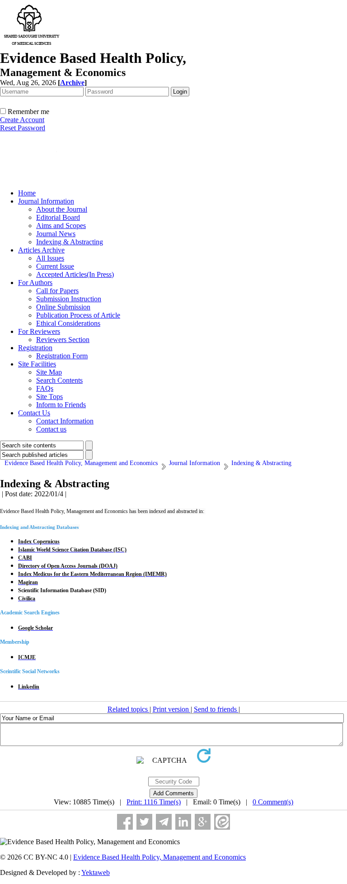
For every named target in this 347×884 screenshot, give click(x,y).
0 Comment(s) (273, 802)
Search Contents (59, 380)
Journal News (55, 234)
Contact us (51, 429)
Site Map (49, 372)
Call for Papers (57, 291)
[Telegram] (164, 822)
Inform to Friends (61, 405)
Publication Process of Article (78, 315)
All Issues (50, 258)
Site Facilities (37, 364)
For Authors (35, 282)
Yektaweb (95, 872)
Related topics (129, 709)
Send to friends (216, 709)
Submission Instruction (68, 299)
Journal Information (46, 201)
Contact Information (65, 421)
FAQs (44, 388)
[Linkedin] (183, 822)
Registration (35, 348)
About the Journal (61, 209)
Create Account (22, 120)
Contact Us (34, 413)
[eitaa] (222, 822)
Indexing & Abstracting (69, 242)
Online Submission (63, 307)
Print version (172, 709)
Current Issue (55, 266)
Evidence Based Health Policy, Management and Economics (159, 857)
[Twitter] (144, 822)
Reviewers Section (62, 339)
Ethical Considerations (68, 323)
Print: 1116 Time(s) (154, 802)
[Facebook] (125, 822)
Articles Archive (41, 250)
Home (27, 193)
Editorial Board (58, 217)
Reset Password (22, 128)
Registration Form (62, 356)
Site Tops (49, 396)
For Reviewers (39, 331)
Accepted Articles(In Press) (75, 274)
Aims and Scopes (61, 225)
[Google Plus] (203, 822)
